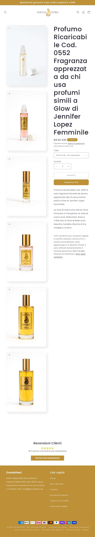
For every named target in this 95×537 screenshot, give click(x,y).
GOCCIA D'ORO (18, 527)
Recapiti (85, 530)
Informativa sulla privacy (79, 527)
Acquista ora (71, 182)
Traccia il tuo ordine (59, 501)
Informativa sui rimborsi (57, 527)
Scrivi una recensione (47, 458)
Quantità (57, 161)
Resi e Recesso (57, 484)
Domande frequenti (59, 495)
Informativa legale (73, 530)
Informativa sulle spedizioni (52, 530)
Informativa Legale (59, 506)
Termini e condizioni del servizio (26, 530)
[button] (5, 12)
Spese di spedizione (76, 143)
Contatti (54, 489)
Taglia (56, 150)
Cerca (53, 478)
